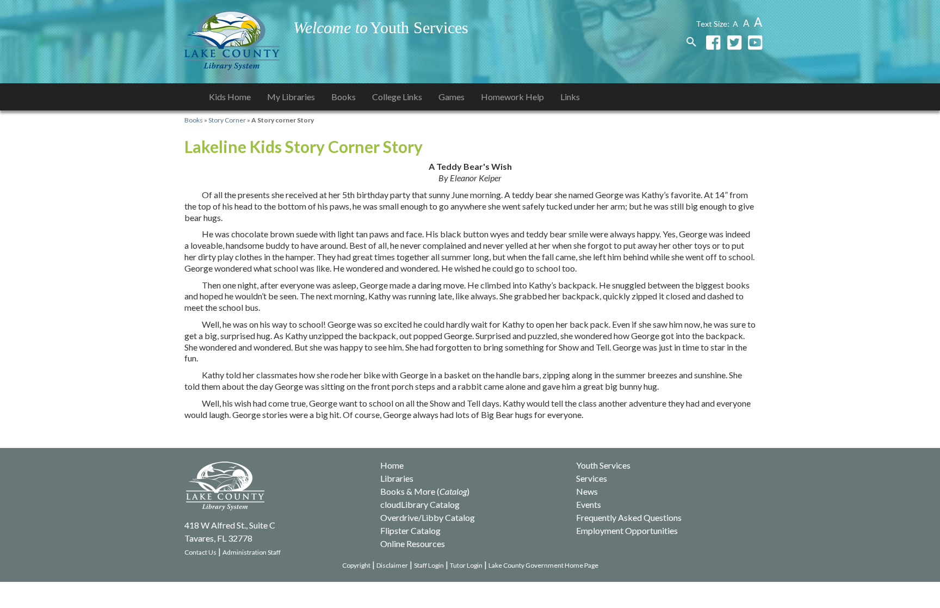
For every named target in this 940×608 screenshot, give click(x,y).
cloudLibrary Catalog (420, 504)
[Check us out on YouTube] (755, 41)
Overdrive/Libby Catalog (427, 517)
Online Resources (412, 543)
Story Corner (227, 120)
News (587, 491)
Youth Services (603, 465)
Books (343, 96)
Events (588, 504)
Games (451, 96)
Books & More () (424, 491)
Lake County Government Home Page (543, 565)
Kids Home (230, 96)
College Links (397, 96)
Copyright (356, 565)
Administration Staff (251, 552)
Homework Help (512, 96)
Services (591, 478)
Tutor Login (466, 565)
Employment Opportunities (627, 530)
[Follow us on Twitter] (734, 41)
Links (570, 96)
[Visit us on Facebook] (713, 41)
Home (392, 465)
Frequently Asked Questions (629, 517)
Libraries (396, 478)
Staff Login (429, 565)
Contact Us (200, 552)
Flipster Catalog (410, 530)
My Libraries (291, 96)
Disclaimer (392, 565)
